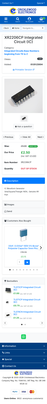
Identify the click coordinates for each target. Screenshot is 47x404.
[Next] (40, 248)
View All (26, 137)
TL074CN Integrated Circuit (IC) (27, 313)
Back (6, 28)
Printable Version (23, 69)
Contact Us (7, 3)
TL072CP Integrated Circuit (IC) (27, 288)
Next (40, 137)
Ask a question (24, 126)
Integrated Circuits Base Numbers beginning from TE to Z (21, 52)
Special (40, 3)
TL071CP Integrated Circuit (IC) (26, 300)
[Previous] (5, 323)
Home (16, 28)
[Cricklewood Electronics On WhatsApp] (23, 336)
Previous (8, 137)
